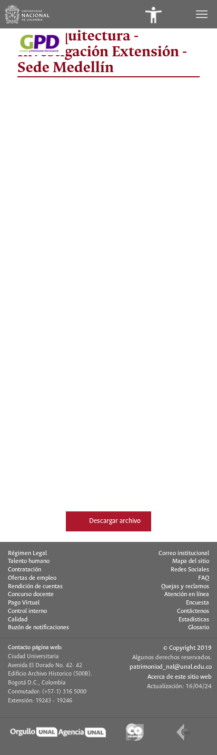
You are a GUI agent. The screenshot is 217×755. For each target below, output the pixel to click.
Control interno (27, 611)
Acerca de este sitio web (179, 676)
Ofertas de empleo (32, 578)
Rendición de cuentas (35, 586)
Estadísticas (194, 620)
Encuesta (197, 603)
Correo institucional (184, 553)
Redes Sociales (190, 570)
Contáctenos (193, 611)
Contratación (24, 570)
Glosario (198, 628)
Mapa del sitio (190, 561)
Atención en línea (186, 594)
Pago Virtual (24, 603)
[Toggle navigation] (203, 14)
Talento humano (29, 561)
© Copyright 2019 (187, 648)
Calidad (17, 620)
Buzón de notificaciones (38, 628)
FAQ (203, 578)
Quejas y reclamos (185, 586)
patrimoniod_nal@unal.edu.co (171, 666)
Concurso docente (31, 594)
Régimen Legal (27, 553)
